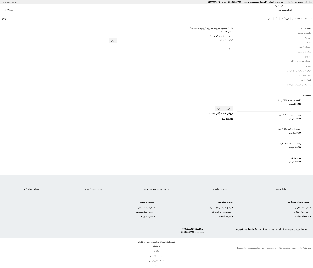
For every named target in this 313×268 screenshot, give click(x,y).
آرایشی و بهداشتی (304, 33)
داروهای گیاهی (305, 47)
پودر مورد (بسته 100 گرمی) (290, 115)
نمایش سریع (223, 103)
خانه (231, 28)
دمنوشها (308, 56)
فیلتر (112, 41)
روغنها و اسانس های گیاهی (300, 61)
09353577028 (188, 229)
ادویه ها (308, 38)
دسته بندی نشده (304, 52)
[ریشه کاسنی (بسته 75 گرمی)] (307, 147)
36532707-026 (187, 232)
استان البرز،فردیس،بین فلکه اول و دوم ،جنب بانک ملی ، (271, 229)
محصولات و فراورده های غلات (299, 85)
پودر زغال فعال (295, 158)
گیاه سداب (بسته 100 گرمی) (289, 100)
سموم (308, 66)
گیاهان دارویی (305, 80)
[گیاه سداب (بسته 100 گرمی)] (307, 104)
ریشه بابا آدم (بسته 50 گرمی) (289, 129)
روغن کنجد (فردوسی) (220, 113)
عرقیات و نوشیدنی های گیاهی (299, 71)
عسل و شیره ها (304, 75)
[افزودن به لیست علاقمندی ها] (217, 103)
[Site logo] (302, 10)
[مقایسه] (230, 103)
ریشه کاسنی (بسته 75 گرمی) (289, 143)
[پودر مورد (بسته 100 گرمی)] (307, 118)
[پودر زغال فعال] (307, 162)
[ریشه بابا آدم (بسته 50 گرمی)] (307, 133)
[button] (224, 108)
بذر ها (309, 42)
